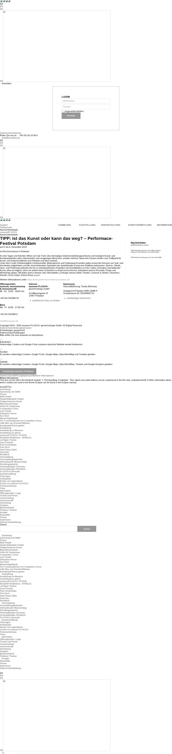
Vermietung (5, 503)
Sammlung (5, 389)
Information (5, 491)
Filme (2, 488)
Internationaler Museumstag (13, 462)
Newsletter (5, 515)
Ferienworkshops (8, 486)
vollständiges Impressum (78, 298)
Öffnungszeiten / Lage (10, 493)
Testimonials (6, 227)
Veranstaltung (6, 457)
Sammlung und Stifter (10, 392)
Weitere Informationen (43, 376)
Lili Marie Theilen (8, 440)
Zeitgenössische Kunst (11, 401)
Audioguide (5, 479)
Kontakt (3, 512)
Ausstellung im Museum (11, 430)
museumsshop (7, 498)
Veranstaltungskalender (11, 459)
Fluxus (3, 394)
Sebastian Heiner (8, 413)
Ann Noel (4, 416)
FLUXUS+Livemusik (10, 471)
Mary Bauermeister (9, 404)
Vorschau (4, 452)
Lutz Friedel (5, 411)
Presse (3, 517)
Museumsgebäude (9, 418)
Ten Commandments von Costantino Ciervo (21, 421)
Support (4, 225)
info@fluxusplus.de (11, 138)
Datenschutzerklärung (10, 133)
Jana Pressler (6, 442)
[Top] (1, 670)
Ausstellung (5, 428)
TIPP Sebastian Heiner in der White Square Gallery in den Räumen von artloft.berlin (146, 251)
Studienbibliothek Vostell (12, 399)
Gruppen (4, 505)
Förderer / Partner (8, 510)
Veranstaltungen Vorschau (12, 466)
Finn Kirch (5, 447)
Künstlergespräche (9, 464)
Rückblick (4, 454)
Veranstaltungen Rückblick (13, 469)
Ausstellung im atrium (10, 433)
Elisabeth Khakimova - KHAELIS (15, 437)
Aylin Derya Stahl (8, 450)
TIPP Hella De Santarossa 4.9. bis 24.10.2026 (146, 257)
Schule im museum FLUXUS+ (14, 483)
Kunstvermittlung (8, 474)
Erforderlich (41, 343)
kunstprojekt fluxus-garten (12, 425)
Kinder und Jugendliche (11, 481)
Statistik (56, 363)
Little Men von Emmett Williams (15, 423)
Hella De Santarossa (10, 406)
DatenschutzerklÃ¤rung (11, 376)
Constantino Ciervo (9, 409)
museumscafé (6, 500)
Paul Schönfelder (8, 445)
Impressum (26, 328)
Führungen (5, 476)
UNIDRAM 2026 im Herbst (140, 245)
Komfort (47, 353)
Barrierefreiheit (7, 508)
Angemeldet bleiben (74, 111)
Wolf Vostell (5, 396)
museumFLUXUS (8, 232)
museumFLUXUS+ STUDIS (13, 435)
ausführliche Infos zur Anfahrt (46, 300)
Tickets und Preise (9, 495)
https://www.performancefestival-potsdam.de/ (48, 279)
